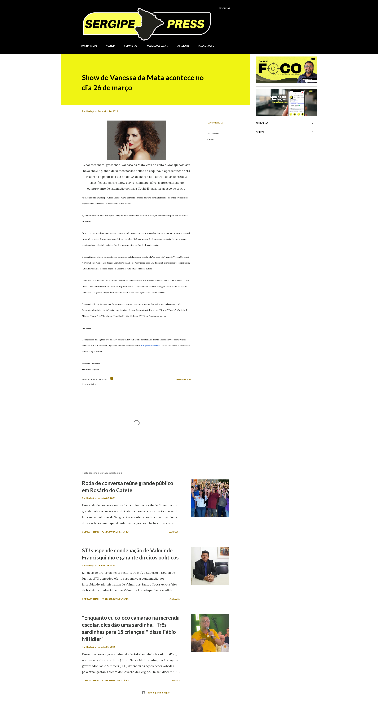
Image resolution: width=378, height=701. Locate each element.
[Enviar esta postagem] (112, 379)
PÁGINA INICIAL (89, 46)
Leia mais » (174, 531)
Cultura (210, 139)
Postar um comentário (115, 531)
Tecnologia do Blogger (158, 692)
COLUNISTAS (130, 46)
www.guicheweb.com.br (150, 346)
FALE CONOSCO (206, 46)
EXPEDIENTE (182, 46)
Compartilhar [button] (215, 122)
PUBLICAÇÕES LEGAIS (157, 46)
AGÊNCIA (110, 46)
